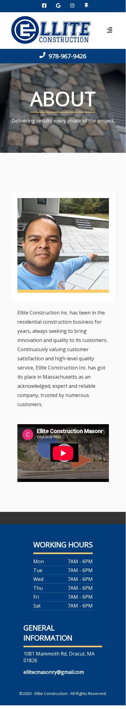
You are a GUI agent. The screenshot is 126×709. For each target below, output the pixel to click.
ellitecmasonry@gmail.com (53, 672)
